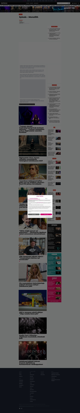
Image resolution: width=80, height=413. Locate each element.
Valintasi (46, 198)
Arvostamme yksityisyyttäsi (34, 198)
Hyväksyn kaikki (46, 214)
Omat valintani (34, 214)
